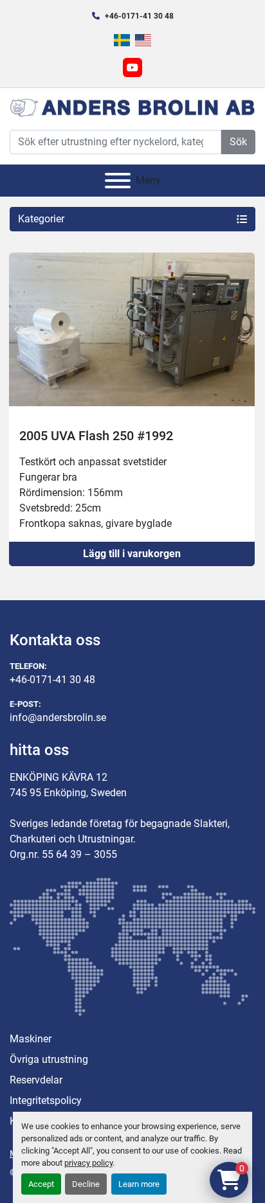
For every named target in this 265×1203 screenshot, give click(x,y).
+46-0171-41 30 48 (139, 16)
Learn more (139, 1184)
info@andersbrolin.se (58, 717)
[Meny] (118, 181)
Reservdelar (36, 1080)
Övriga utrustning (49, 1059)
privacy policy (88, 1163)
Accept (41, 1184)
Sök (238, 142)
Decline (86, 1184)
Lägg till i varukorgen (132, 554)
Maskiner (30, 1039)
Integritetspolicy (46, 1100)
